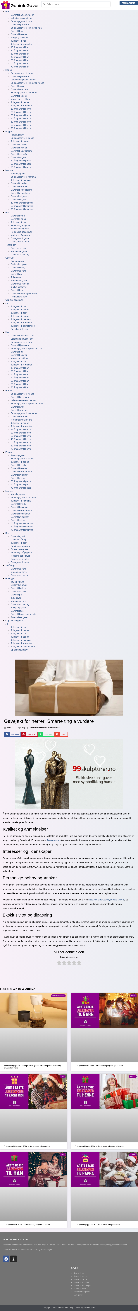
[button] (12, 734)
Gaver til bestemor (19, 96)
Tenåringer (10, 245)
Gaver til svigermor (20, 196)
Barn (7, 212)
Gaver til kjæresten (20, 24)
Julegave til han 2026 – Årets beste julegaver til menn (27, 1224)
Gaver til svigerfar (19, 154)
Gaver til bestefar (19, 34)
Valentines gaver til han (22, 18)
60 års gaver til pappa (21, 164)
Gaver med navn (19, 248)
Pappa (8, 131)
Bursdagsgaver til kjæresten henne (27, 83)
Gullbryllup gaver (19, 264)
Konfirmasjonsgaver (20, 225)
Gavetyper (10, 258)
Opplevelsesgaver (14, 300)
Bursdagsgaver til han (21, 21)
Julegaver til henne (20, 102)
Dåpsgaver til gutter (20, 238)
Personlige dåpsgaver (21, 232)
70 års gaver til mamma (22, 209)
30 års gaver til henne (21, 115)
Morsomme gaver (19, 251)
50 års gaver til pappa (21, 161)
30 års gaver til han (20, 54)
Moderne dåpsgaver (20, 235)
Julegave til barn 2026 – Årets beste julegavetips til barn (99, 1065)
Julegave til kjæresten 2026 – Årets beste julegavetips (27, 1146)
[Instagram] (13, 1259)
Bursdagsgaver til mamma (23, 177)
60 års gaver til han (20, 63)
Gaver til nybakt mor (20, 193)
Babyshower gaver (20, 229)
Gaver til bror (17, 31)
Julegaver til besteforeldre (23, 326)
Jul (6, 303)
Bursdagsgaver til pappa (22, 138)
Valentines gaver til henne (23, 80)
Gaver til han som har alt (22, 15)
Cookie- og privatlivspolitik (85, 1308)
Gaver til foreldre (19, 144)
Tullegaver (16, 277)
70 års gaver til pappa (21, 167)
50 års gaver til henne (21, 122)
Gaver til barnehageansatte (24, 293)
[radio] (59, 963)
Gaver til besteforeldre (21, 151)
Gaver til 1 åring (18, 219)
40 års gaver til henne (21, 118)
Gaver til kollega (18, 267)
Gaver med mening (20, 254)
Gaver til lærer (17, 290)
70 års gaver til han (20, 67)
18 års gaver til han (20, 47)
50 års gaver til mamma (22, 203)
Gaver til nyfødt (18, 216)
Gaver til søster (18, 86)
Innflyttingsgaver (18, 287)
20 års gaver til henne (21, 112)
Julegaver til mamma (21, 180)
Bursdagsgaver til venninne (24, 93)
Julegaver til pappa (20, 141)
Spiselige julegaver (20, 329)
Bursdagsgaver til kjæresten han (26, 28)
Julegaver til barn (19, 222)
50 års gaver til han (20, 60)
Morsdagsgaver (18, 173)
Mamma (9, 170)
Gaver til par (16, 274)
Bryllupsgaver (17, 261)
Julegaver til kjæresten (21, 44)
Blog (23, 728)
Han (7, 12)
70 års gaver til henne (21, 128)
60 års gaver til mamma (22, 206)
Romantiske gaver (19, 297)
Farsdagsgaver (18, 135)
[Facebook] (6, 1259)
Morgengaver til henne (21, 99)
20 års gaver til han (20, 50)
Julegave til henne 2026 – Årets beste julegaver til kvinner (99, 1146)
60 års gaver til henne (21, 125)
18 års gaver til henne (21, 109)
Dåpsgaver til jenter (20, 241)
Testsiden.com (54, 840)
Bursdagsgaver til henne (22, 73)
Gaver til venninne (19, 89)
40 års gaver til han (20, 57)
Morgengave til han (20, 37)
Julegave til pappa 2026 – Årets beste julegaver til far (97, 1224)
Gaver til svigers (18, 157)
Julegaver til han (19, 41)
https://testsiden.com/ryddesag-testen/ (106, 900)
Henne (8, 70)
